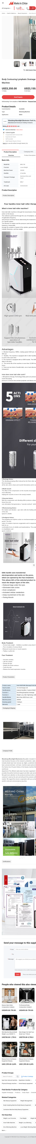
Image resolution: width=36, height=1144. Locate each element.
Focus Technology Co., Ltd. (23, 1137)
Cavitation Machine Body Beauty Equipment (15, 1109)
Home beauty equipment (26, 1083)
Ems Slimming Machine (10, 1127)
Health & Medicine (11, 13)
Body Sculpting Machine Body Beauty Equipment (17, 1105)
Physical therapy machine (9, 1083)
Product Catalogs (28, 1076)
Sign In (5, 143)
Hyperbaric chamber (24, 1080)
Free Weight (23, 1118)
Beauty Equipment (22, 13)
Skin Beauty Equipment (10, 1101)
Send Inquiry (18, 97)
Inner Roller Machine (9, 1122)
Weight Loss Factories (9, 1118)
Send (17, 974)
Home (3, 13)
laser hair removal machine (9, 1080)
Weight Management (26, 1101)
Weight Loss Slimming (25, 1122)
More (3, 1130)
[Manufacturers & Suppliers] (18, 3)
